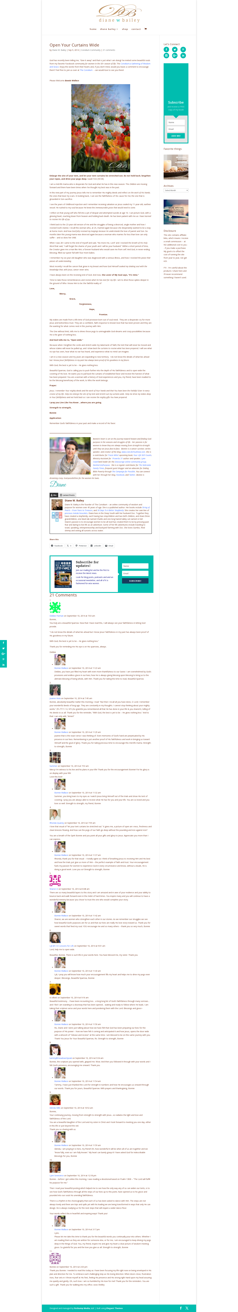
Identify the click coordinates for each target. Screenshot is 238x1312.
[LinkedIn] (53, 516)
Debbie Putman (56, 615)
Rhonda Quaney (57, 823)
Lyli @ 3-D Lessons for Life (62, 946)
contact (136, 29)
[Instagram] (57, 516)
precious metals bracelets (76, 513)
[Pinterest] (60, 516)
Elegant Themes (114, 1308)
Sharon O (54, 889)
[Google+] (60, 513)
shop (125, 29)
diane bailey (108, 29)
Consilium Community (91, 50)
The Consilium (86, 70)
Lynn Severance (57, 1175)
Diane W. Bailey (59, 50)
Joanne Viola (55, 698)
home (93, 29)
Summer (53, 766)
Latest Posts (69, 495)
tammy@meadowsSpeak (61, 1058)
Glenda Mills (55, 1108)
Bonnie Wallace (61, 668)
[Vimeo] (57, 520)
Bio (54, 495)
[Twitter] (53, 513)
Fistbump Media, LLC (84, 1308)
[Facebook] (57, 513)
